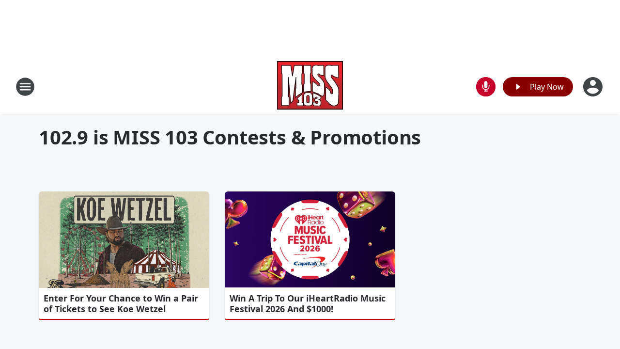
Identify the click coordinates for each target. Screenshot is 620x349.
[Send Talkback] (486, 86)
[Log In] (593, 86)
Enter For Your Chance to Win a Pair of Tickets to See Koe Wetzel (121, 303)
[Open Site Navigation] (25, 86)
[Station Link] (310, 86)
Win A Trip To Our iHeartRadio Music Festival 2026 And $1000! (308, 303)
